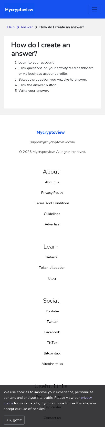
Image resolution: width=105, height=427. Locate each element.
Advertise (52, 224)
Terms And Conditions (52, 203)
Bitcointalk (52, 353)
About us (52, 182)
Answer (27, 27)
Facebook (52, 332)
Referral (52, 257)
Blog (52, 278)
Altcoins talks (52, 363)
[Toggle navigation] (94, 9)
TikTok (52, 342)
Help (11, 27)
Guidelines (52, 213)
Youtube (52, 311)
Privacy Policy (52, 192)
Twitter (52, 321)
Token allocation (52, 267)
